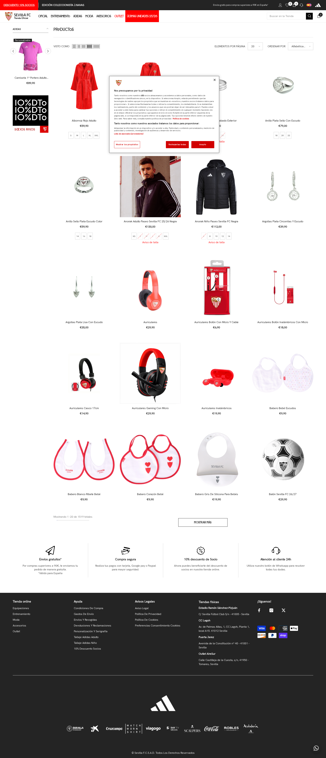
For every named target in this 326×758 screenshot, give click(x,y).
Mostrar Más (203, 522)
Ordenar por (276, 46)
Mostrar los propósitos (127, 144)
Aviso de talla (150, 242)
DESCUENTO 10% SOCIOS (19, 5)
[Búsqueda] (290, 16)
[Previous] (13, 51)
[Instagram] (271, 610)
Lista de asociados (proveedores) (128, 134)
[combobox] (286, 16)
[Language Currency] (309, 5)
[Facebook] (259, 610)
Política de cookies (181, 118)
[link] (30, 114)
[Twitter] (283, 610)
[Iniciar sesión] (280, 5)
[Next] (48, 51)
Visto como (61, 46)
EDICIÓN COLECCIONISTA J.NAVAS (63, 5)
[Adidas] (318, 5)
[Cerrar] (214, 80)
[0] (287, 5)
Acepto (202, 144)
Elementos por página (230, 46)
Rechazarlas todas (177, 144)
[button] (74, 46)
